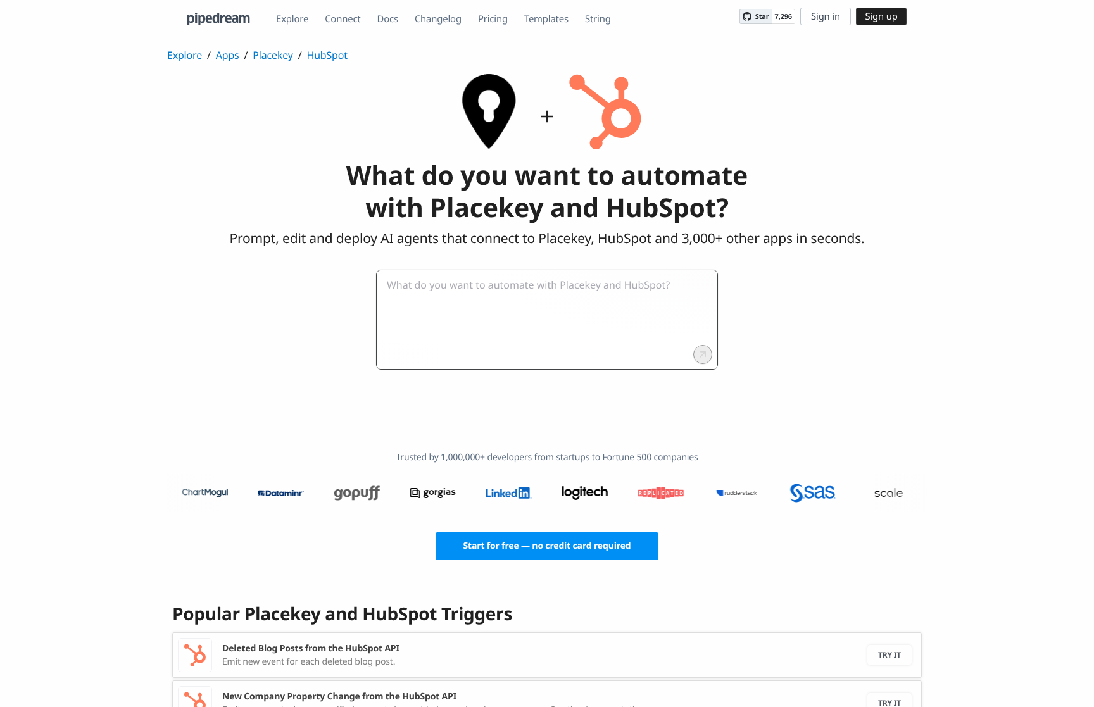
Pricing (493, 19)
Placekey (272, 55)
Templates (546, 19)
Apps (227, 55)
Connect (342, 19)
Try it (889, 654)
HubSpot (327, 55)
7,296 (783, 17)
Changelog (438, 19)
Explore (292, 19)
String (598, 19)
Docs (387, 19)
